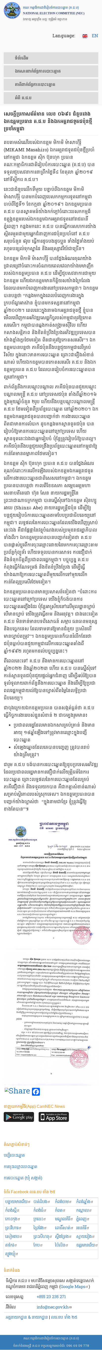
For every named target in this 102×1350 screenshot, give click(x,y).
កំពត (58, 1211)
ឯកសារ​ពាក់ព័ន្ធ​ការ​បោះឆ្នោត (38, 71)
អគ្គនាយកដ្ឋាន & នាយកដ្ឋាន (27, 1317)
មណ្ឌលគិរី (62, 1219)
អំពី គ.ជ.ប (23, 98)
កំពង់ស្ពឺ (10, 1211)
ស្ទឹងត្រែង (62, 1237)
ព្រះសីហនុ (41, 1237)
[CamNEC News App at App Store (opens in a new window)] (54, 1118)
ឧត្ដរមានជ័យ (85, 1245)
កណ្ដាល (82, 1211)
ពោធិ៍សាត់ (62, 1228)
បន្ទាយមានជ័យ (16, 1202)
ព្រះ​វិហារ (11, 1228)
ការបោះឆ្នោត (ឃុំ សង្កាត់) (23, 1178)
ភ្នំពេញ (81, 1219)
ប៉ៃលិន (60, 1245)
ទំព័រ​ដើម (21, 58)
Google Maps (72, 1287)
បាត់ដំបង (40, 1202)
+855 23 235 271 (51, 1297)
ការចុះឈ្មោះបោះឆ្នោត (20, 1167)
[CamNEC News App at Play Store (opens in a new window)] (19, 1118)
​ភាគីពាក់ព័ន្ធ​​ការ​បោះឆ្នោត (35, 85)
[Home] (12, 10)
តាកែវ (9, 1245)
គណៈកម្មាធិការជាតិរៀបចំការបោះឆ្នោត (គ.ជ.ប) (51, 1338)
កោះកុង (11, 1219)
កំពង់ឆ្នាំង (83, 1202)
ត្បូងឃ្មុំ (10, 1254)
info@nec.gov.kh (53, 1307)
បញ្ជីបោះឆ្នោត (14, 1155)
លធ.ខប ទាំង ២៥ (64, 1317)
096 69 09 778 (77, 1346)
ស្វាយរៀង (84, 1237)
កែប (36, 1245)
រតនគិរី (81, 1228)
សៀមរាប (12, 1237)
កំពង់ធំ (38, 1211)
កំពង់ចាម (62, 1202)
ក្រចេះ (38, 1219)
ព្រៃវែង (38, 1228)
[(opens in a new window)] (17, 1092)
